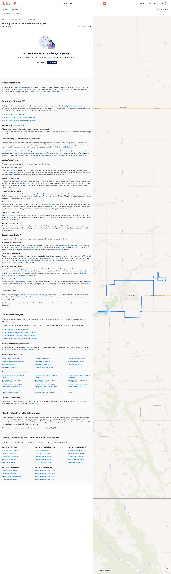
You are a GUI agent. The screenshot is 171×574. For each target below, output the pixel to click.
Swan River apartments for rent (44, 367)
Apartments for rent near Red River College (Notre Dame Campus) (12, 385)
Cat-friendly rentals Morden (76, 462)
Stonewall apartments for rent (76, 358)
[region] (132, 295)
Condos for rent (7, 215)
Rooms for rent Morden (8, 462)
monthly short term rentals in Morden (32, 295)
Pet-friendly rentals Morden (76, 456)
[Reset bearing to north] (168, 571)
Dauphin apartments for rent (10, 367)
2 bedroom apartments (9, 153)
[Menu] (164, 3)
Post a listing (153, 3)
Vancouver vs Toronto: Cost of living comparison (20, 332)
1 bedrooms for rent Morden (43, 453)
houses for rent (20, 181)
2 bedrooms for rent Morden (43, 456)
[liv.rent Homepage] (7, 3)
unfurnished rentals (50, 155)
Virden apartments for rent (75, 364)
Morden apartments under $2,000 (45, 476)
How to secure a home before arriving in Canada (20, 120)
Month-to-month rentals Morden (11, 476)
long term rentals (64, 155)
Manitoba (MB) (20, 87)
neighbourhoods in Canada (63, 147)
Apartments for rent (14, 172)
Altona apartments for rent (9, 364)
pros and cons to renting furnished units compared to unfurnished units (42, 260)
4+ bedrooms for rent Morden (43, 462)
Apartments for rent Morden (10, 450)
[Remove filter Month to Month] (11, 14)
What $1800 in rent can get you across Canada (20, 117)
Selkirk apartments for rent (42, 358)
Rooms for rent (72, 226)
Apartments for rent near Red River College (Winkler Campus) (78, 385)
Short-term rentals (20, 271)
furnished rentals (34, 155)
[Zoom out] (168, 568)
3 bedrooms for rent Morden (43, 459)
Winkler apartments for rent (76, 361)
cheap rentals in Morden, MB (25, 281)
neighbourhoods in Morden (30, 349)
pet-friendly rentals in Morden (66, 245)
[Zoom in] (168, 565)
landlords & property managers (69, 106)
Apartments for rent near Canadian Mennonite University (45, 380)
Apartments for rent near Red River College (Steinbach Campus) (12, 391)
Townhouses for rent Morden (10, 456)
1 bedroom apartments (82, 151)
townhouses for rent (34, 196)
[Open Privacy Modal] (14, 3)
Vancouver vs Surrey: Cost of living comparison (20, 335)
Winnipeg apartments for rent (10, 358)
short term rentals (80, 155)
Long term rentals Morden (9, 470)
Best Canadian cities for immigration (16, 329)
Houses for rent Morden (9, 459)
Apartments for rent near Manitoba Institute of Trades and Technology (45, 391)
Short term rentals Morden (9, 473)
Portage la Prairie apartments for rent (13, 361)
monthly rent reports (28, 134)
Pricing (142, 3)
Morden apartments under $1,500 (45, 473)
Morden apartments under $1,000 (45, 470)
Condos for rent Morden (9, 453)
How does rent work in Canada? (14, 114)
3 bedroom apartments (26, 153)
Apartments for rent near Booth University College (11, 380)
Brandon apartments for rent (43, 364)
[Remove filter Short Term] (21, 14)
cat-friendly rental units (31, 247)
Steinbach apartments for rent (43, 361)
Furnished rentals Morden (75, 450)
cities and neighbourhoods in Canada (48, 92)
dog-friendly (15, 247)
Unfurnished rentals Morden (76, 453)
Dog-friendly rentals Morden (76, 459)
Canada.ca (33, 403)
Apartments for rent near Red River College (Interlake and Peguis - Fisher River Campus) (46, 386)
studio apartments (41, 153)
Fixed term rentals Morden (9, 479)
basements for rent (50, 204)
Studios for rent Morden (42, 450)
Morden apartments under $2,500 (45, 479)
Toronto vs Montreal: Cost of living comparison (20, 338)
